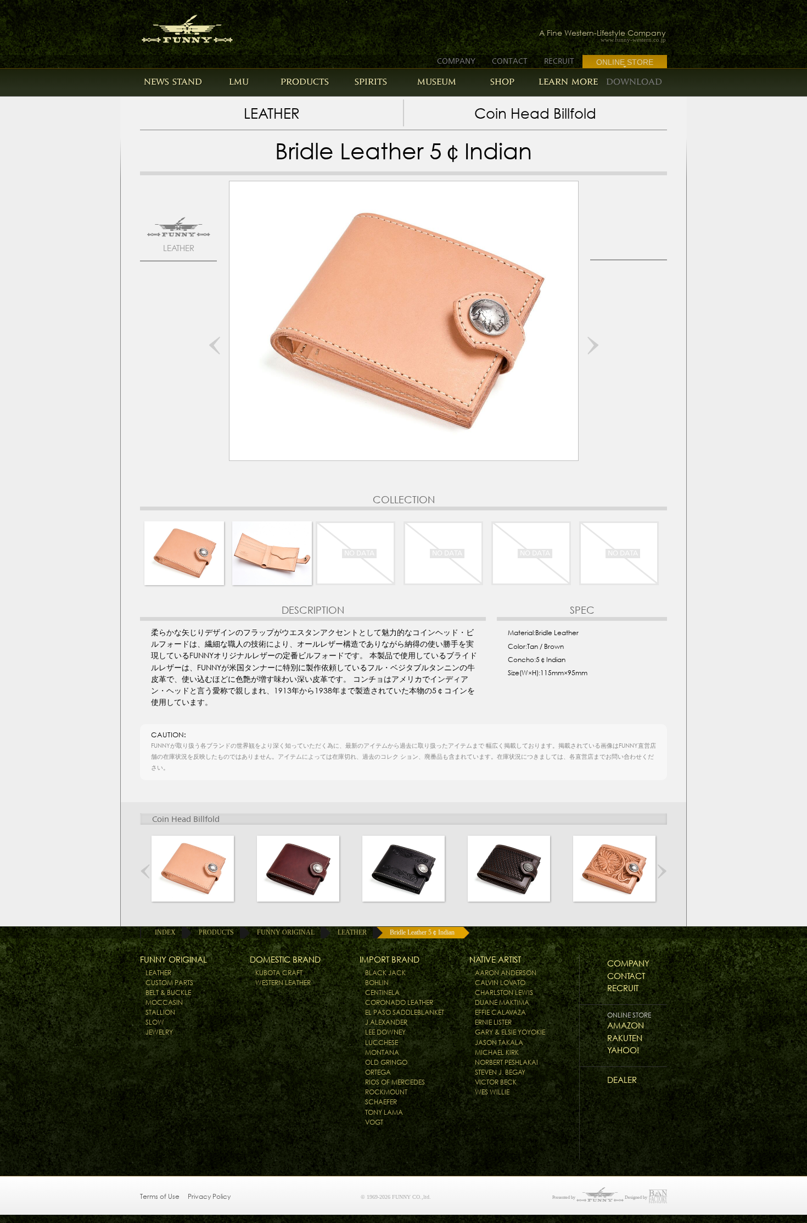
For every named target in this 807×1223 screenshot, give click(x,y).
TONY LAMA (384, 1112)
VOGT (374, 1122)
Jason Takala (499, 1042)
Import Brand (389, 959)
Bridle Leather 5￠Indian (422, 932)
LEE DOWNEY (385, 1032)
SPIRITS (371, 81)
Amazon (625, 1025)
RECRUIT (559, 61)
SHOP (502, 81)
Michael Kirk (497, 1052)
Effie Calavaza (500, 1012)
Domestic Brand (285, 959)
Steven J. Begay (500, 1072)
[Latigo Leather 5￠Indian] (298, 871)
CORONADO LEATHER (399, 1002)
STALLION (160, 1012)
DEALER (622, 1080)
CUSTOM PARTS (169, 983)
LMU (239, 81)
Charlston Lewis (504, 992)
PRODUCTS (305, 81)
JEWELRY (159, 1032)
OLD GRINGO (386, 1062)
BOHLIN (377, 983)
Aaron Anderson (505, 973)
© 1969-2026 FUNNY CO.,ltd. (396, 1197)
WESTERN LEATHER (283, 983)
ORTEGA (378, 1072)
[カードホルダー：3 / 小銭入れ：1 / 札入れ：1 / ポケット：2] (272, 553)
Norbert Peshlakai (506, 1062)
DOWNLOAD (634, 81)
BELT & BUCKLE (168, 992)
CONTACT (510, 61)
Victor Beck (496, 1082)
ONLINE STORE (624, 62)
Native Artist (495, 959)
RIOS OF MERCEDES (395, 1082)
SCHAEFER (381, 1102)
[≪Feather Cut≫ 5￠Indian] (403, 871)
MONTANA (382, 1052)
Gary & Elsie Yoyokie (510, 1032)
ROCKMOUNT (386, 1092)
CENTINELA (382, 992)
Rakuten (624, 1038)
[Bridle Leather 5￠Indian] (192, 871)
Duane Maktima (502, 1002)
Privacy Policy (209, 1196)
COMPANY (456, 61)
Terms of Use (160, 1196)
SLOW (154, 1022)
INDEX (165, 932)
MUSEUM (436, 81)
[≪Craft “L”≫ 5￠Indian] (614, 871)
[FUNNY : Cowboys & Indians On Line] (177, 25)
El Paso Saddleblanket (404, 1012)
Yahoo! (623, 1050)
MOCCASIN (164, 1002)
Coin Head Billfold (535, 113)
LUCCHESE (381, 1042)
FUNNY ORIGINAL (286, 932)
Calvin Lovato (500, 983)
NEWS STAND (173, 81)
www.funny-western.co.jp (633, 40)
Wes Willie (492, 1092)
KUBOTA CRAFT (278, 973)
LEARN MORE (568, 81)
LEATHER (272, 113)
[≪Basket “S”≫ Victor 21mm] (509, 871)
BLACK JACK (385, 973)
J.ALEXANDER (386, 1022)
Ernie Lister (493, 1022)
